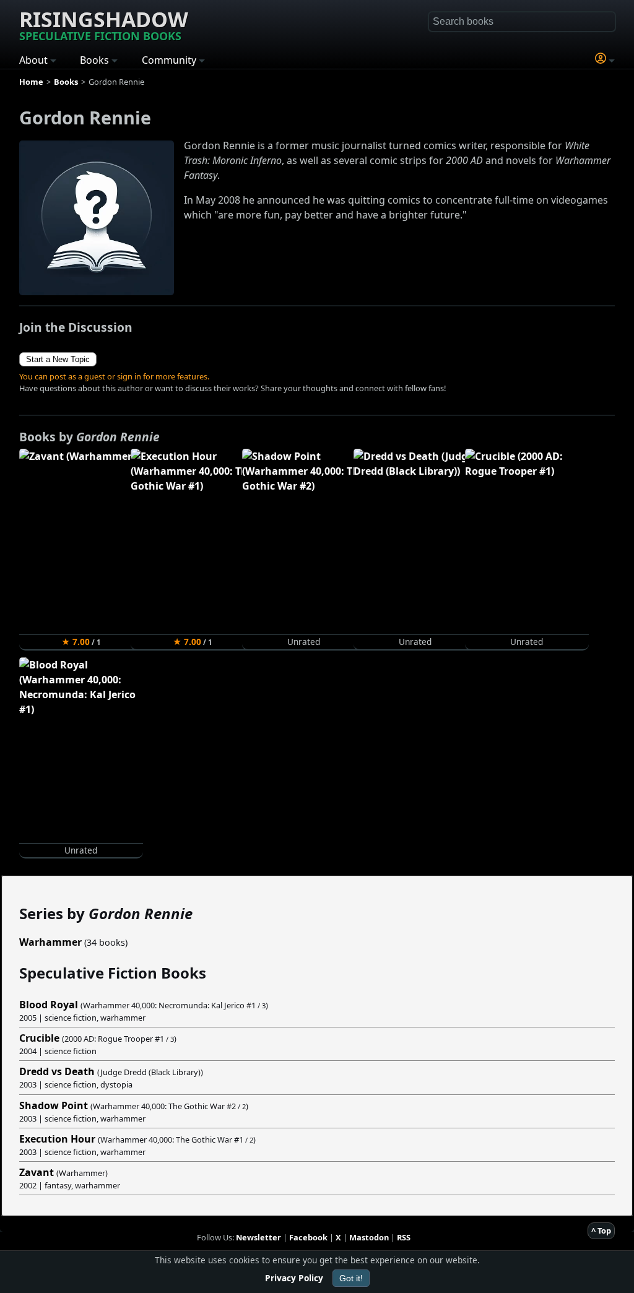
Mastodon (369, 1237)
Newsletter (258, 1237)
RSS (403, 1237)
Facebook (308, 1237)
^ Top (601, 1230)
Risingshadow (103, 24)
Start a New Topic (58, 359)
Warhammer (50, 942)
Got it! (351, 1278)
